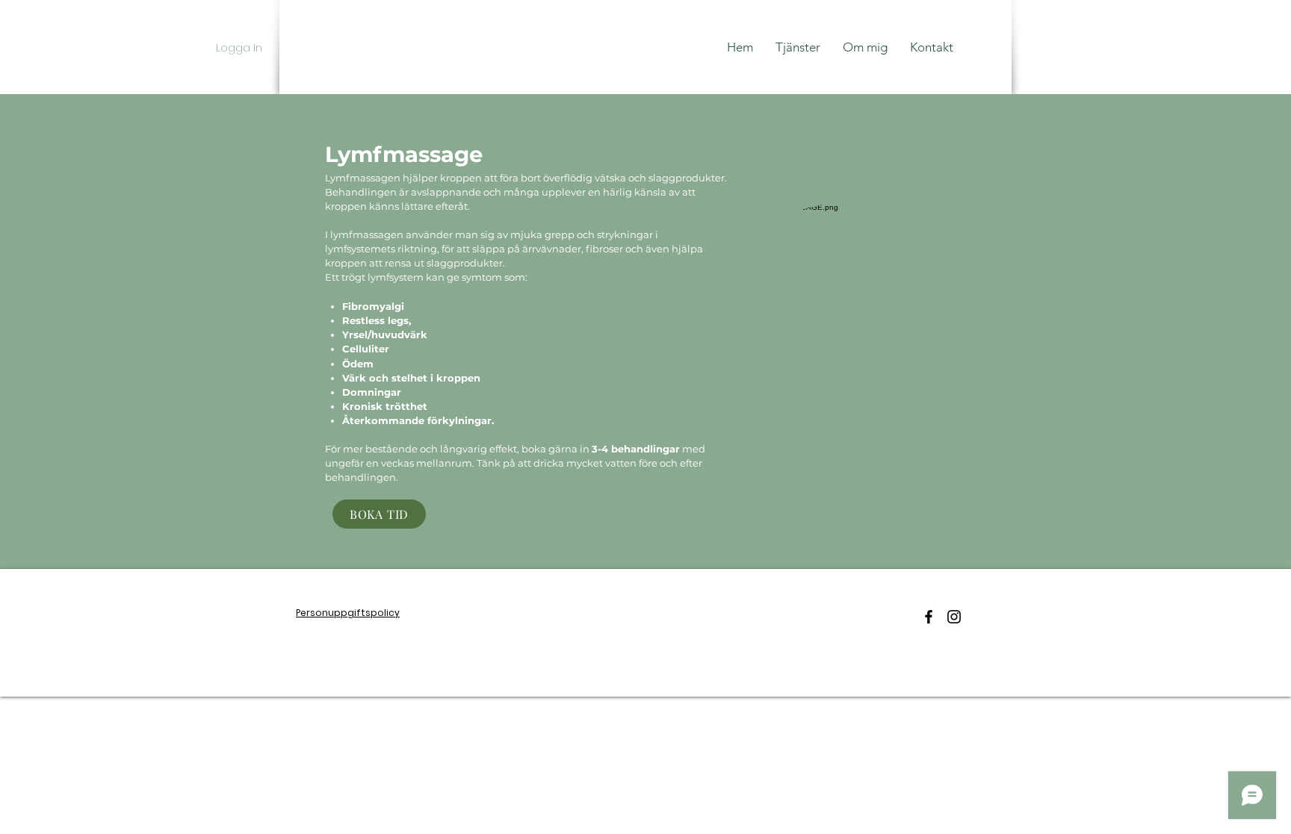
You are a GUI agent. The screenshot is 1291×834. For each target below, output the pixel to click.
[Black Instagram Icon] (954, 617)
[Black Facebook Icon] (929, 617)
